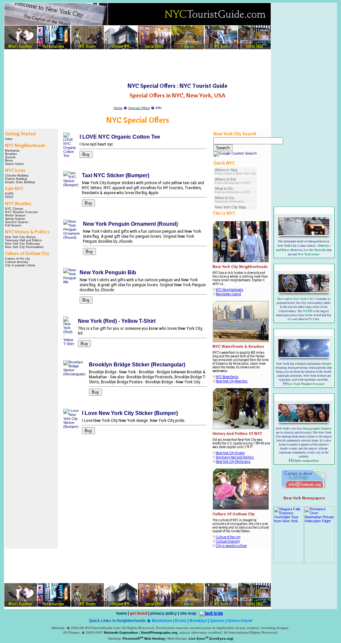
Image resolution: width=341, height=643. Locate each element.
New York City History (20, 237)
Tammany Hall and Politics (23, 240)
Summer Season (16, 222)
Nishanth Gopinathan (121, 632)
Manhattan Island (228, 294)
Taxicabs (320, 250)
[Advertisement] (137, 66)
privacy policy (163, 613)
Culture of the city (17, 258)
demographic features (317, 428)
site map (188, 613)
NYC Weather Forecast (21, 212)
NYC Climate (14, 208)
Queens (10, 157)
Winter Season (15, 215)
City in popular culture (20, 265)
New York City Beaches (231, 381)
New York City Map (230, 207)
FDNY (9, 197)
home (121, 613)
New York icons (308, 254)
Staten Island (14, 164)
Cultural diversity (16, 262)
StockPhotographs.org (159, 632)
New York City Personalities (24, 247)
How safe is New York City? (296, 299)
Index (9, 139)
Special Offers (139, 108)
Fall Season (13, 225)
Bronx (9, 160)
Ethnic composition (306, 460)
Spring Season (15, 218)
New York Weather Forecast (305, 384)
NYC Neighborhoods (229, 290)
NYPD (9, 193)
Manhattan (12, 150)
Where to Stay (235, 171)
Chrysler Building (16, 175)
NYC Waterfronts (227, 377)
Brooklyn (11, 154)
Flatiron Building (16, 179)
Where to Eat (233, 181)
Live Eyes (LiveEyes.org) (211, 638)
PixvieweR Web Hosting (144, 638)
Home (118, 108)
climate (326, 363)
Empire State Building (20, 182)
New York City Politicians (22, 243)
